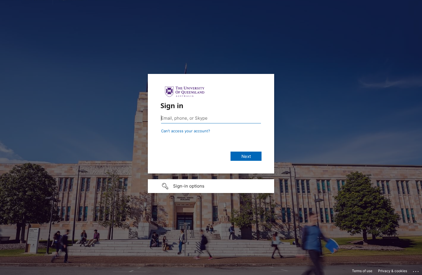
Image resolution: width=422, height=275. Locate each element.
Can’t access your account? (185, 131)
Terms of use (362, 271)
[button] (211, 186)
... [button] (416, 270)
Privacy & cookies (392, 271)
